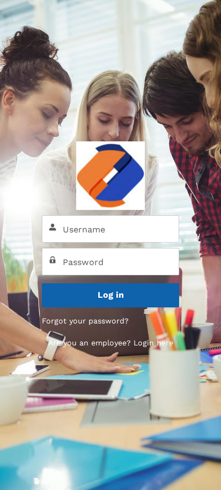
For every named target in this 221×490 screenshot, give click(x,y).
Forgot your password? (85, 320)
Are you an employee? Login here (110, 342)
